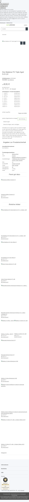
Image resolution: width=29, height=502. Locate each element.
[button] (20, 25)
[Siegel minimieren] (9, 479)
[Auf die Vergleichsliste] (21, 43)
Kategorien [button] (4, 452)
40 (12, 167)
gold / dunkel (15, 165)
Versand (14, 89)
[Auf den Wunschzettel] (24, 43)
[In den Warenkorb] (3, 39)
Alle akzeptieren (4, 4)
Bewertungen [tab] (6, 121)
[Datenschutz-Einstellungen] (0, 1)
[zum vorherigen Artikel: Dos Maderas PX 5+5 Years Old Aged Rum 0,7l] (7, 34)
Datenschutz (9, 22)
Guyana (14, 155)
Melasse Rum (15, 154)
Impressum (2, 22)
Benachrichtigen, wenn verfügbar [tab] (11, 124)
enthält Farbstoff (16, 163)
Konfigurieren (4, 6)
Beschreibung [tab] (22, 119)
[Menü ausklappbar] (3, 25)
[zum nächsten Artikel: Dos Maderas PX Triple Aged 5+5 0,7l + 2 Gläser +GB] (10, 34)
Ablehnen (3, 7)
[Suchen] (27, 28)
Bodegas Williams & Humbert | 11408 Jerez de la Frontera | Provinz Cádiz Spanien (19, 159)
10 (12, 162)
